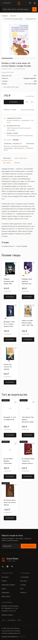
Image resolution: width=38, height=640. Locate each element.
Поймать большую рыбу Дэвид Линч (9, 281)
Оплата (4, 581)
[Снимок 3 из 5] (10, 275)
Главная (4, 16)
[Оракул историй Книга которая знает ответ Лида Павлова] (28, 311)
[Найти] (34, 9)
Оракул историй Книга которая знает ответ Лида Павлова (28, 322)
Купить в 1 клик (10, 109)
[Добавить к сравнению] (32, 102)
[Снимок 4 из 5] (12, 275)
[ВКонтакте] (12, 566)
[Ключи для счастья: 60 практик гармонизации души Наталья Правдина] (10, 353)
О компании (24, 577)
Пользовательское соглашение (11, 631)
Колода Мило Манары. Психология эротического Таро (8, 461)
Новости (23, 592)
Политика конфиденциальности (11, 633)
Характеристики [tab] (20, 158)
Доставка (5, 577)
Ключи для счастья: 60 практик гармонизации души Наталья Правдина (9, 366)
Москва (16, 140)
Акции (4, 589)
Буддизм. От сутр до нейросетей (10, 418)
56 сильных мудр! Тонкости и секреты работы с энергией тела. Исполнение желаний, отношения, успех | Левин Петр (28, 461)
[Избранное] (30, 3)
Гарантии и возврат (8, 585)
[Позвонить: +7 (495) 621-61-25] (3, 566)
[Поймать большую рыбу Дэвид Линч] (10, 268)
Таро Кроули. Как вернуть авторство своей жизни (28, 419)
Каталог (7, 3)
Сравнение (5, 592)
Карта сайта (6, 596)
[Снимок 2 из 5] (8, 275)
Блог (22, 589)
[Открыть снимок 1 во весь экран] (19, 39)
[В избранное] (27, 102)
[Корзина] (34, 3)
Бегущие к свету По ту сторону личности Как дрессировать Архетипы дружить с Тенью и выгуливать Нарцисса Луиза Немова (10, 324)
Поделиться (20, 69)
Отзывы (23, 585)
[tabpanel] (19, 201)
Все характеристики (11, 87)
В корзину (14, 102)
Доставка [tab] (7, 163)
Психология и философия (13, 19)
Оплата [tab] (17, 163)
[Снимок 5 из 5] (14, 275)
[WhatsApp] (7, 566)
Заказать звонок (7, 615)
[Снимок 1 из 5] (5, 275)
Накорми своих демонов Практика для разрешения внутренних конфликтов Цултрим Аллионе (28, 281)
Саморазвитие (30, 19)
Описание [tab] (7, 158)
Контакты (23, 581)
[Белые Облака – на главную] (19, 3)
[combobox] (16, 9)
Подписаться (28, 546)
